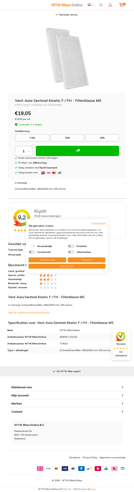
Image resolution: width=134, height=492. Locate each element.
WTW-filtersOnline (72, 480)
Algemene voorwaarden (113, 457)
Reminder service (68, 14)
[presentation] (35, 15)
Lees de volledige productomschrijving (28, 312)
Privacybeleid (98, 223)
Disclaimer (74, 457)
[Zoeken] (101, 5)
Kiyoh (93, 489)
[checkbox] (32, 246)
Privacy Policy (90, 457)
